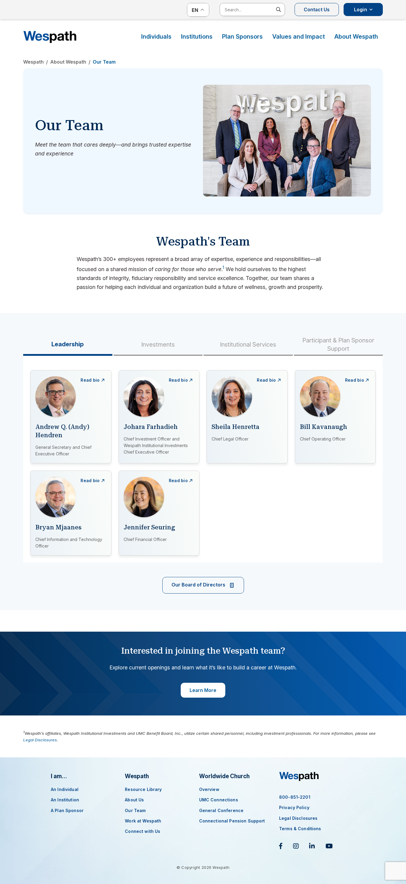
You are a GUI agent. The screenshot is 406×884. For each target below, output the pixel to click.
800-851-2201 (294, 797)
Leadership (67, 344)
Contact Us (317, 9)
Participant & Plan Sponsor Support (338, 344)
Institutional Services (248, 344)
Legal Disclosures (40, 739)
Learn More (203, 690)
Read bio (90, 380)
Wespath (50, 37)
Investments (158, 344)
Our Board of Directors (198, 585)
